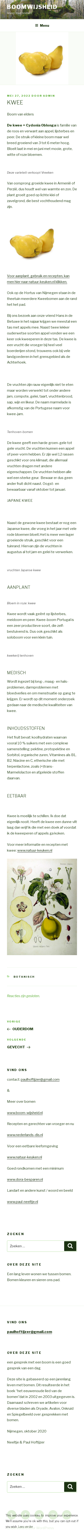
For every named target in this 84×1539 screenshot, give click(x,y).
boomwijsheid (32, 7)
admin (49, 95)
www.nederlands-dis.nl (25, 1135)
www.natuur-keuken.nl (34, 850)
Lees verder (25, 1526)
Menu (44, 25)
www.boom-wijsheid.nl (25, 1113)
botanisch (24, 976)
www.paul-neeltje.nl (22, 1202)
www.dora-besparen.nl (25, 1179)
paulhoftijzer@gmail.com (40, 1079)
